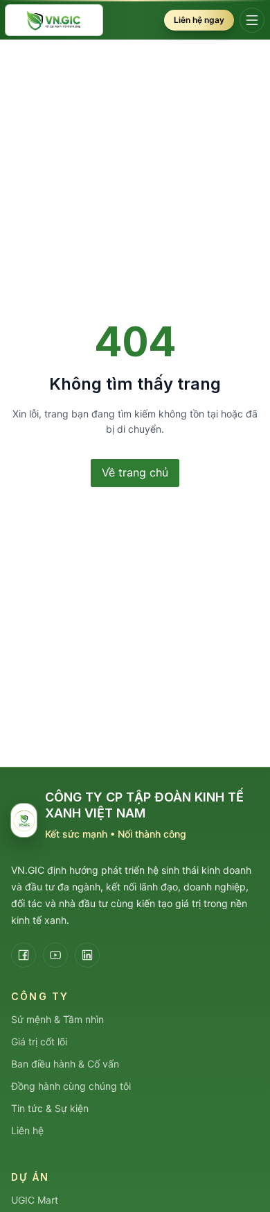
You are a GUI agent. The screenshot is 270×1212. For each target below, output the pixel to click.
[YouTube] (55, 955)
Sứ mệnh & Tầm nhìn (57, 1019)
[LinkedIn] (87, 955)
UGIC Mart (34, 1200)
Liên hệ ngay (199, 20)
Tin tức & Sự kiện (50, 1108)
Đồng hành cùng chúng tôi (71, 1086)
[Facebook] (23, 955)
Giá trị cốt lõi (39, 1041)
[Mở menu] (252, 20)
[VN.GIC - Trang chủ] (54, 20)
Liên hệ (27, 1130)
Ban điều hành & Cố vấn (65, 1064)
